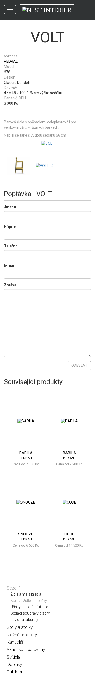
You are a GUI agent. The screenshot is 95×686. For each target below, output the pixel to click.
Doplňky (14, 664)
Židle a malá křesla (26, 594)
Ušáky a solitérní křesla (29, 607)
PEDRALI (11, 61)
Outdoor (14, 671)
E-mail (9, 265)
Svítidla (13, 657)
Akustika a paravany (26, 649)
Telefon (10, 246)
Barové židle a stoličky (29, 600)
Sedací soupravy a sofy (30, 613)
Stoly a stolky (20, 627)
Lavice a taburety (24, 619)
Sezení (13, 588)
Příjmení (11, 226)
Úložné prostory (22, 634)
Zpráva (10, 285)
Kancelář (15, 642)
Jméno (10, 207)
